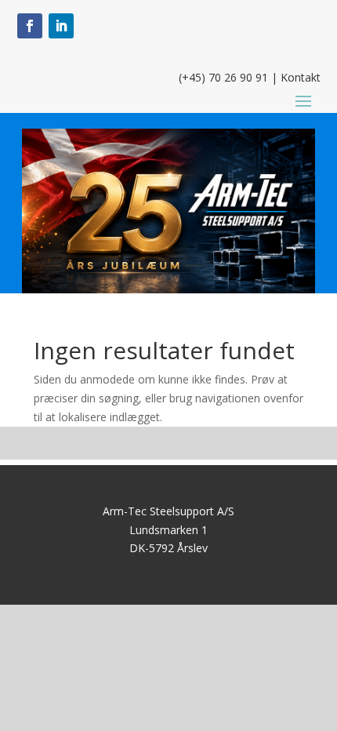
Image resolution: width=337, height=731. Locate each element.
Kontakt (301, 77)
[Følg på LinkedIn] (61, 25)
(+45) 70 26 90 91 (223, 77)
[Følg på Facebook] (29, 25)
